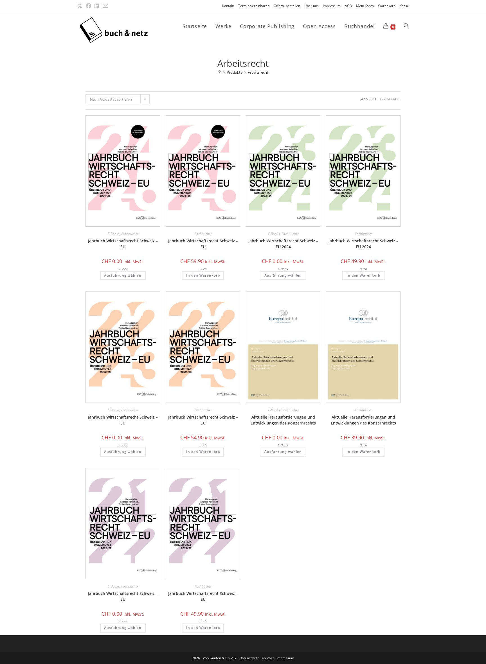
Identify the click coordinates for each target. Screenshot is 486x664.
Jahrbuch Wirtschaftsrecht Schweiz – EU (123, 243)
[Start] (219, 72)
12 (381, 99)
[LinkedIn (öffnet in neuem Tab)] (97, 6)
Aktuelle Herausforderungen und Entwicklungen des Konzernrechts (283, 420)
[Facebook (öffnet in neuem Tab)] (88, 6)
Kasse (404, 5)
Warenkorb (386, 5)
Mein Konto (365, 5)
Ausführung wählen (122, 275)
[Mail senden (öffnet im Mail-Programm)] (105, 6)
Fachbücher (129, 233)
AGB (348, 5)
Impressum (332, 5)
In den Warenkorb (203, 275)
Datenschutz (249, 658)
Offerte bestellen (287, 5)
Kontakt (228, 5)
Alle (396, 99)
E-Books (114, 233)
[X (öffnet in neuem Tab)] (80, 6)
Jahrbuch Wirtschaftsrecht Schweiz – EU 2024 (283, 243)
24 (388, 99)
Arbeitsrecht (258, 72)
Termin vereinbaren (253, 5)
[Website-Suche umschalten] (406, 26)
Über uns (311, 5)
